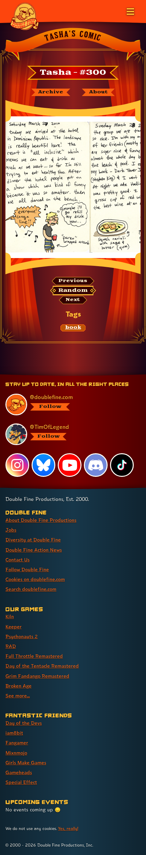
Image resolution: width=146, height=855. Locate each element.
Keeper (13, 626)
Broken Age (18, 686)
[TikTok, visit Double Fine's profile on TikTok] (122, 465)
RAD (10, 646)
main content (98, 375)
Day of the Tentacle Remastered (42, 666)
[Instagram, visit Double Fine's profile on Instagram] (17, 465)
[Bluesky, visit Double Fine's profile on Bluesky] (43, 465)
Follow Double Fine (27, 569)
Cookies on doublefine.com (35, 579)
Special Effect (21, 782)
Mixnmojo (16, 753)
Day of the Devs (23, 723)
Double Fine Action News (33, 550)
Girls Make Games (25, 762)
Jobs (10, 530)
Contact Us (17, 559)
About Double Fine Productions (40, 520)
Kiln (9, 616)
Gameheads (18, 772)
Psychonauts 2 (21, 636)
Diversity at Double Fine (33, 539)
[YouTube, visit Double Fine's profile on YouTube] (69, 465)
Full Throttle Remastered (34, 656)
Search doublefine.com (30, 589)
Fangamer (16, 742)
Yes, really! (68, 828)
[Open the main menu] (130, 11)
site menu (67, 375)
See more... (17, 695)
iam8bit (14, 733)
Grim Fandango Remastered (37, 676)
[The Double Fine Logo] (24, 16)
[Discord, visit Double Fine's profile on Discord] (96, 465)
